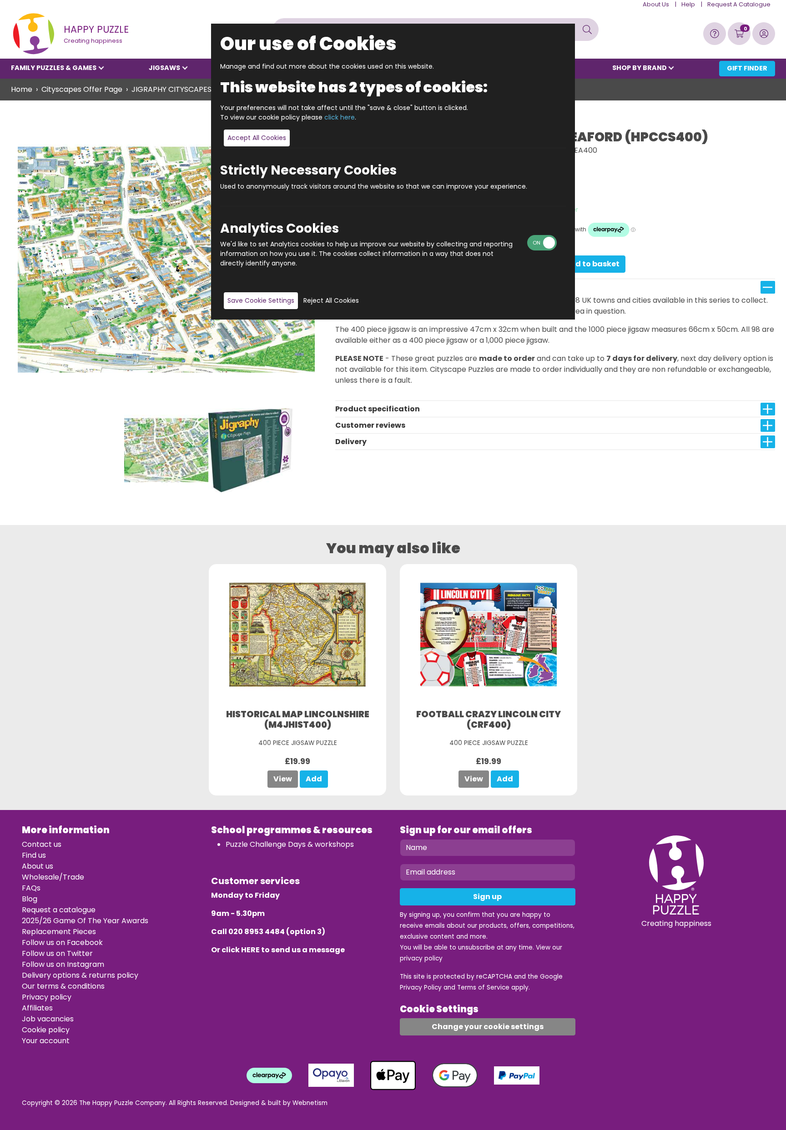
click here (339, 117)
